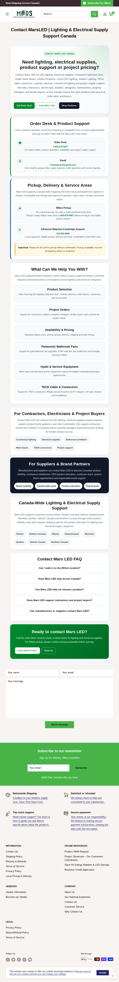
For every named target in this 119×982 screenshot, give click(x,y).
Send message (59, 724)
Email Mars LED (47, 105)
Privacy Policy (13, 871)
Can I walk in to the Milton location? (59, 568)
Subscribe (81, 768)
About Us (70, 892)
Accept (102, 972)
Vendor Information (16, 892)
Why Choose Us (73, 911)
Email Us (48, 650)
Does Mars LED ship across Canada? (59, 578)
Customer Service (74, 906)
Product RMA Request (77, 851)
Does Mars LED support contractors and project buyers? (59, 600)
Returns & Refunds (16, 861)
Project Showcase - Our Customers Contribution (84, 858)
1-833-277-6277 (60, 147)
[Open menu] (7, 14)
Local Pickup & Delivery (19, 876)
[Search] (94, 14)
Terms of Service (15, 866)
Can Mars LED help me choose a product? (59, 589)
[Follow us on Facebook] (8, 959)
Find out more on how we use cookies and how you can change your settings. (50, 972)
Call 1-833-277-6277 (27, 650)
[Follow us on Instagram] (19, 959)
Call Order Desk (24, 105)
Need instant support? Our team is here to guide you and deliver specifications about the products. (31, 821)
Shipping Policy (14, 856)
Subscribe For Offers (99, 3)
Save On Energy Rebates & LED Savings (87, 864)
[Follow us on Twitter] (13, 959)
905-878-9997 (66, 215)
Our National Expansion (77, 897)
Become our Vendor (16, 897)
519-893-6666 (63, 233)
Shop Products (69, 105)
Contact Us (12, 851)
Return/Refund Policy (17, 932)
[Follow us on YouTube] (30, 959)
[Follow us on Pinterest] (24, 959)
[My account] (104, 14)
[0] (111, 14)
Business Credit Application (79, 869)
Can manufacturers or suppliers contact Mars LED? (59, 611)
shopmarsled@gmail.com (63, 165)
